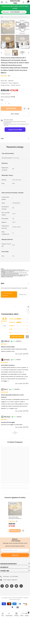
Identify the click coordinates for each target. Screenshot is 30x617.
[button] (24, 46)
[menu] (2, 2)
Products (7, 17)
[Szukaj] (7, 2)
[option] (7, 34)
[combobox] (23, 294)
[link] (24, 109)
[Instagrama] (7, 586)
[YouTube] (16, 586)
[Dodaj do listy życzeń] (23, 530)
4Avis (4, 325)
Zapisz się (15, 555)
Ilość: (2, 100)
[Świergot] (21, 586)
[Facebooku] (2, 586)
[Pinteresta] (11, 586)
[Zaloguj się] (23, 2)
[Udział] (28, 109)
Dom (2, 17)
